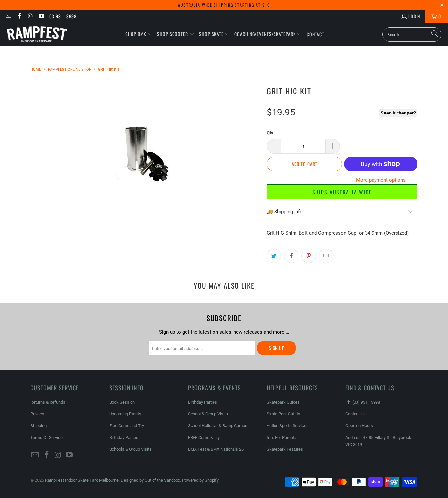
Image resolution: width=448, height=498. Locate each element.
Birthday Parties (123, 437)
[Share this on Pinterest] (308, 256)
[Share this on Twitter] (274, 256)
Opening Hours (359, 425)
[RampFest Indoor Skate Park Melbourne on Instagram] (30, 16)
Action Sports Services (288, 425)
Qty (270, 132)
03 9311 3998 (63, 16)
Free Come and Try (126, 425)
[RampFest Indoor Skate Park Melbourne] (37, 34)
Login (414, 16)
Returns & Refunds (48, 402)
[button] (139, 34)
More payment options (381, 180)
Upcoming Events (125, 413)
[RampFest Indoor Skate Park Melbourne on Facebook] (19, 16)
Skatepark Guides (283, 402)
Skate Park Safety (283, 413)
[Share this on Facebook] (291, 256)
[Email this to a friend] (326, 256)
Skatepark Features (285, 449)
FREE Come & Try (204, 437)
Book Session (122, 402)
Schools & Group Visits (130, 449)
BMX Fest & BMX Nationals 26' (216, 449)
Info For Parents (281, 437)
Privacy (37, 413)
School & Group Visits (208, 413)
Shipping (39, 425)
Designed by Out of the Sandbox (150, 480)
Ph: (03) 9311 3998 (362, 402)
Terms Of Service (47, 437)
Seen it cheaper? (398, 112)
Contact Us (355, 413)
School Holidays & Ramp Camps (217, 425)
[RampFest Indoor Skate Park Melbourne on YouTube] (41, 16)
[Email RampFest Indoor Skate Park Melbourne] (8, 16)
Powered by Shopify (200, 480)
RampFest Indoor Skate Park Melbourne (82, 480)
